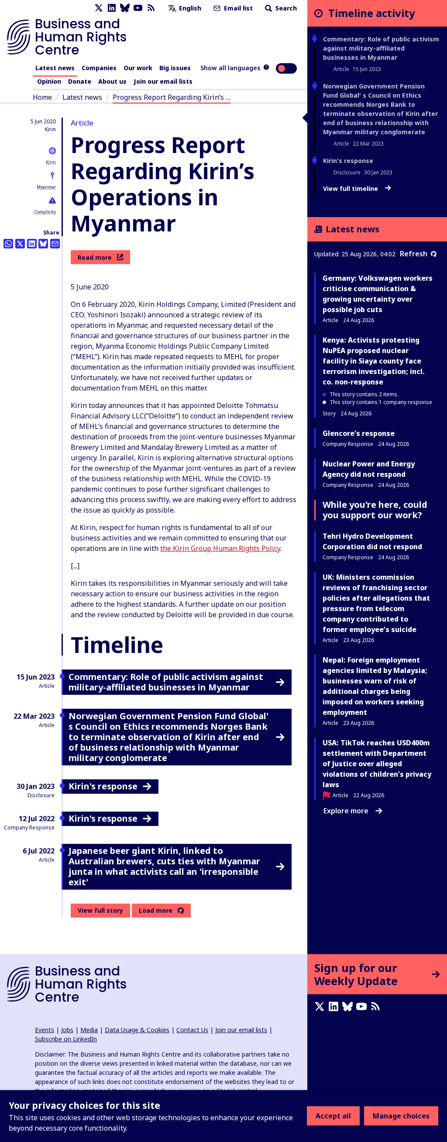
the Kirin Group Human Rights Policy (220, 548)
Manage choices (401, 1116)
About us (112, 81)
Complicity (45, 212)
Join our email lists (163, 81)
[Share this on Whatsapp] (8, 243)
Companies (99, 68)
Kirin (51, 162)
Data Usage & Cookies (137, 1030)
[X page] (98, 8)
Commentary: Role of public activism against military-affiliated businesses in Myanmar (381, 48)
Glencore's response (359, 433)
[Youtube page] (138, 8)
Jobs (67, 1030)
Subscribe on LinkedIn (66, 1039)
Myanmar (46, 187)
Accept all (333, 1116)
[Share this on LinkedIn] (32, 243)
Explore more (345, 811)
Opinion (49, 81)
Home (42, 97)
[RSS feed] (151, 8)
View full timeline (351, 189)
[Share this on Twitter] (20, 243)
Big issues (175, 68)
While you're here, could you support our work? (375, 510)
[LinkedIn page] (112, 8)
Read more (95, 257)
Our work (138, 68)
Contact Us (192, 1030)
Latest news (55, 68)
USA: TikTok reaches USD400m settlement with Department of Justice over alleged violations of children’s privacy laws (377, 763)
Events (44, 1030)
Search (285, 8)
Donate (79, 81)
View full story (100, 910)
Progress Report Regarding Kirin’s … (171, 97)
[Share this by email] (55, 243)
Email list (237, 8)
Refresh (413, 253)
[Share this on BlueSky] (43, 243)
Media (89, 1030)
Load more (155, 910)
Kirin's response (348, 160)
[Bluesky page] (125, 8)
